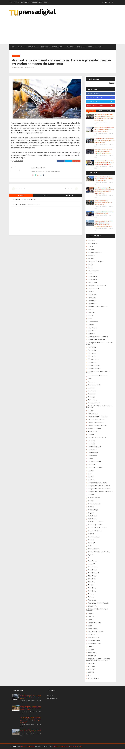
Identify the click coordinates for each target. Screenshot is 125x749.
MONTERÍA (92, 519)
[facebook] (112, 2)
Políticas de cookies (37, 2)
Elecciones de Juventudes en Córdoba (98, 372)
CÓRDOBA (92, 294)
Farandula (92, 391)
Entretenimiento (94, 385)
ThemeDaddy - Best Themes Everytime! (67, 746)
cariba (90, 264)
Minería (91, 507)
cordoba (91, 291)
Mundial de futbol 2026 (97, 528)
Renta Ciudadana (94, 622)
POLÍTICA (44, 47)
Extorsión (91, 388)
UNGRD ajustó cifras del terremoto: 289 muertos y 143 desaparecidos (103, 202)
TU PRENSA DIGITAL (28, 746)
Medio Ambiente (94, 504)
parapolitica (92, 564)
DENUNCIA (92, 328)
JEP (89, 474)
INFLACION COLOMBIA (97, 437)
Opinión (91, 555)
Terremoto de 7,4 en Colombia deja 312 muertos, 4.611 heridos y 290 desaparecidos (104, 178)
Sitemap (46, 2)
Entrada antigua (69, 188)
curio (90, 318)
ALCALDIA (92, 249)
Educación (92, 356)
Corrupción (92, 303)
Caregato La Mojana (95, 261)
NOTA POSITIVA (57, 47)
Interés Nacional (94, 446)
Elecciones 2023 (94, 365)
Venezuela (92, 669)
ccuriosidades (93, 270)
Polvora (91, 594)
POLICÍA (91, 582)
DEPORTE (80, 47)
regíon (91, 619)
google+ (77, 161)
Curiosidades (93, 321)
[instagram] (102, 2)
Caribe (90, 267)
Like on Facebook (93, 93)
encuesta (91, 382)
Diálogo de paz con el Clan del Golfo (99, 343)
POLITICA (92, 588)
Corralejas (92, 297)
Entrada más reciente (21, 188)
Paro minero (93, 570)
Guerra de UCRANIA (96, 422)
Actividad (91, 240)
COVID (90, 309)
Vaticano (91, 666)
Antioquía (91, 255)
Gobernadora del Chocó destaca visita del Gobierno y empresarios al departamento (104, 140)
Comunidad (92, 282)
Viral (89, 675)
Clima (90, 273)
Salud (90, 625)
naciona (91, 540)
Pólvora (91, 597)
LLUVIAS (91, 495)
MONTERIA (92, 516)
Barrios (91, 258)
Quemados (92, 606)
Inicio (10, 2)
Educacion (92, 353)
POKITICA (92, 579)
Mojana (91, 513)
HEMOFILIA (92, 431)
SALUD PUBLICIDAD (96, 632)
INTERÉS (91, 443)
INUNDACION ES (94, 461)
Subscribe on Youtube (95, 105)
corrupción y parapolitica (97, 306)
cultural (91, 316)
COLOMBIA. (92, 279)
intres (90, 459)
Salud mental (93, 628)
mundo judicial (94, 537)
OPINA (110, 111)
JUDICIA (91, 477)
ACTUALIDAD (33, 47)
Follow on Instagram (94, 97)
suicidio (91, 650)
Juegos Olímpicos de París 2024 (100, 492)
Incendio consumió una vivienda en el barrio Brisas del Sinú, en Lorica (30, 696)
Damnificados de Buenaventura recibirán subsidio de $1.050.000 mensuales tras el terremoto (104, 162)
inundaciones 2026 (95, 468)
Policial (91, 585)
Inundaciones (93, 464)
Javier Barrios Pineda (17, 67)
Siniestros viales (94, 644)
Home (13, 47)
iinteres (91, 434)
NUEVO (91, 111)
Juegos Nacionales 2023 (97, 483)
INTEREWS (92, 449)
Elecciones (92, 362)
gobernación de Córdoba (97, 416)
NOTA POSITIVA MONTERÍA (99, 552)
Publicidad (92, 600)
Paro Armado (93, 567)
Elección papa (93, 359)
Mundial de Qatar (95, 531)
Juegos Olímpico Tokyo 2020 (99, 489)
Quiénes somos (25, 2)
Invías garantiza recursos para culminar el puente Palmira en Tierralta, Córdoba (30, 707)
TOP (100, 111)
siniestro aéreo (94, 641)
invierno (91, 471)
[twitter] (109, 2)
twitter (69, 161)
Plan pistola (92, 576)
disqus (45, 195)
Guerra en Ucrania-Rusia (97, 425)
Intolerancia (92, 455)
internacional (93, 452)
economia (92, 347)
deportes (91, 334)
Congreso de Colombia (97, 285)
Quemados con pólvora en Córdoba (97, 609)
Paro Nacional (93, 573)
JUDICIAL (21, 47)
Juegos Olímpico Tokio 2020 (99, 486)
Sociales (91, 647)
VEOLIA (91, 672)
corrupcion (92, 300)
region (91, 613)
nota (90, 546)
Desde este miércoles (96, 340)
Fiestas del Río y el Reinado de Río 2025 (99, 406)
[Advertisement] (82, 28)
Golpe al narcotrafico (96, 419)
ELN (89, 379)
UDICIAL (91, 663)
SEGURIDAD (93, 635)
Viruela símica (93, 678)
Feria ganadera (94, 403)
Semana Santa (93, 637)
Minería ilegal (93, 510)
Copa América (93, 288)
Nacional (91, 543)
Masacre (91, 501)
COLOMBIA (92, 276)
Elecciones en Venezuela (97, 376)
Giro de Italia (93, 413)
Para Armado (93, 561)
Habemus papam (94, 428)
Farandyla (91, 397)
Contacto (16, 2)
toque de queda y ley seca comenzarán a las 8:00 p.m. (98, 659)
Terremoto (92, 656)
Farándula (92, 394)
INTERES (91, 440)
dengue (91, 325)
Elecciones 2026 (94, 368)
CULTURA (70, 47)
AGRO (90, 47)
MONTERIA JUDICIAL (96, 522)
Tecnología (92, 653)
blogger (21, 195)
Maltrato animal (94, 498)
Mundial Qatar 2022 (95, 525)
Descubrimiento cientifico (98, 337)
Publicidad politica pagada (98, 603)
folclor (90, 410)
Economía (92, 350)
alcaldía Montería (94, 252)
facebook (61, 161)
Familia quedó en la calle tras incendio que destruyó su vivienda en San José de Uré (103, 151)
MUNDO (91, 534)
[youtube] (106, 2)
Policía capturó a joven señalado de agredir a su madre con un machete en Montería (104, 129)
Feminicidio (92, 400)
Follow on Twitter (93, 101)
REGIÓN (98, 47)
